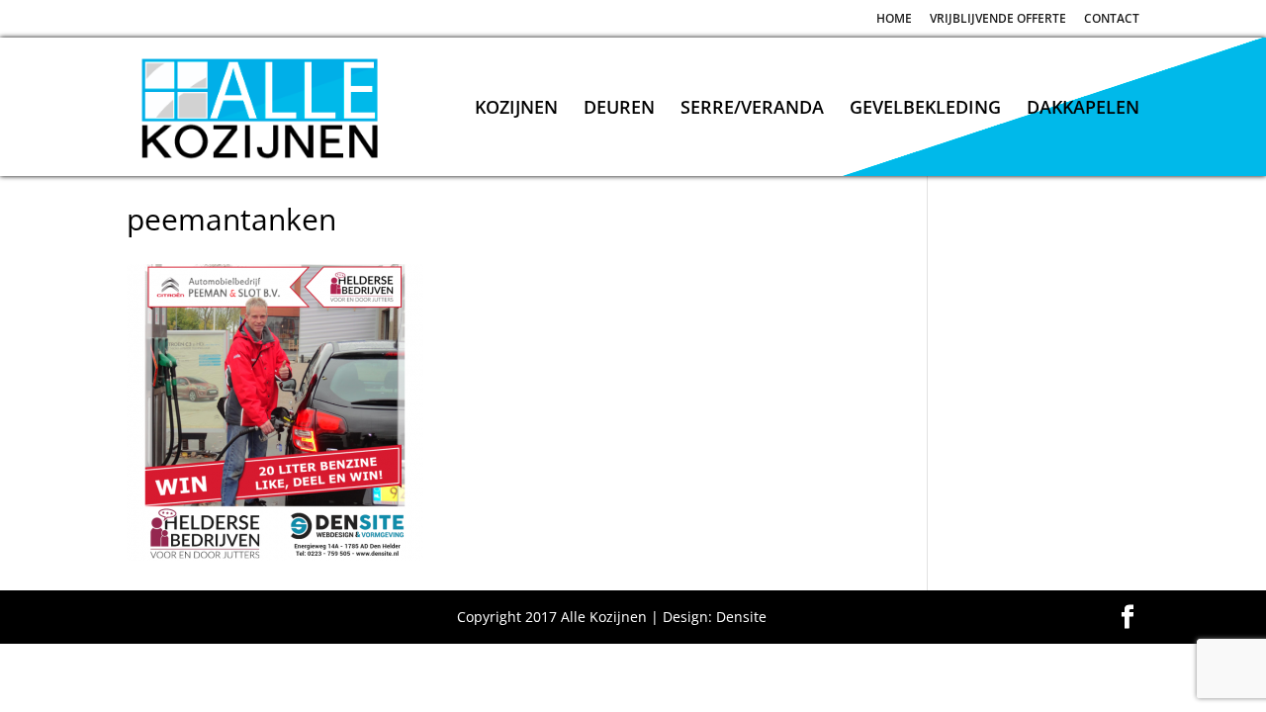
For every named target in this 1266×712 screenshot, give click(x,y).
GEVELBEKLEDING (925, 109)
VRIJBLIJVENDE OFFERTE (998, 20)
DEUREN (619, 109)
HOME (894, 20)
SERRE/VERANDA (752, 109)
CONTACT (1111, 20)
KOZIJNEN (516, 109)
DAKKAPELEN (1083, 109)
